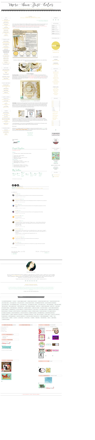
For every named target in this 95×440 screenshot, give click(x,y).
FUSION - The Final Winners (6, 73)
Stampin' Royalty (6, 123)
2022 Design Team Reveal (6, 132)
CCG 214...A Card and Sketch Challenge (55, 116)
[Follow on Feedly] (56, 176)
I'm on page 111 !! (4, 372)
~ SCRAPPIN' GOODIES (5, 319)
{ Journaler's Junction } (28, 314)
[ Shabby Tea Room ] (33, 312)
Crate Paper (32, 100)
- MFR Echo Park (5, 306)
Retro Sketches (6, 78)
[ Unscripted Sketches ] (50, 312)
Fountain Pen (22, 161)
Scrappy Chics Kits (5, 336)
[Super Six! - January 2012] (42, 344)
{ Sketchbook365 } (12, 316)
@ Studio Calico (3, 330)
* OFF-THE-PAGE (26, 317)
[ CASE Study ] (35, 309)
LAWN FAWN (55, 94)
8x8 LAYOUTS (55, 29)
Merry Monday (6, 90)
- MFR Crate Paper (28, 188)
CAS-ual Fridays (6, 106)
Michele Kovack (17, 215)
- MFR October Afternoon (30, 306)
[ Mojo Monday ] (25, 311)
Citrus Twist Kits (5, 22)
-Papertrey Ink (20, 307)
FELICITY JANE (56, 75)
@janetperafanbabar (56, 64)
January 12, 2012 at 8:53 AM (20, 213)
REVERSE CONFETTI (55, 90)
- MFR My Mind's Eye (20, 306)
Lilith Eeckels (30, 134)
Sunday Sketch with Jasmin (6, 23)
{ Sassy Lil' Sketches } (55, 314)
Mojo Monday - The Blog (6, 76)
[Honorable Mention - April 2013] (42, 337)
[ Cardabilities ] (12, 309)
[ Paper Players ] (35, 311)
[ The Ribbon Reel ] (40, 312)
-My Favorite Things (5, 307)
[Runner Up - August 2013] (42, 330)
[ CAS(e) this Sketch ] (28, 309)
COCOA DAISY (56, 74)
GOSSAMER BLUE (55, 80)
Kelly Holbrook (30, 133)
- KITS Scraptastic (23, 304)
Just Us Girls (6, 114)
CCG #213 (43, 128)
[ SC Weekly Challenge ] (6, 312)
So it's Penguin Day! (55, 111)
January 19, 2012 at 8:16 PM (20, 234)
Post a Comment (14, 247)
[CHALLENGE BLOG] (56, 168)
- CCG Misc (14, 301)
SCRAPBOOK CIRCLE (56, 77)
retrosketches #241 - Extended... (6, 79)
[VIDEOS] (57, 168)
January (54, 110)
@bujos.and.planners (56, 60)
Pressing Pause (6, 124)
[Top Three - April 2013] (55, 330)
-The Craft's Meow (43, 307)
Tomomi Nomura (30, 135)
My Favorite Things (6, 64)
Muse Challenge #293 (6, 89)
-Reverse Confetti (27, 307)
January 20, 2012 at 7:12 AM (20, 245)
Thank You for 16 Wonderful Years (6, 119)
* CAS (54, 316)
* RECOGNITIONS (43, 317)
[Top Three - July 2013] (48, 330)
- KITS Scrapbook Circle (14, 304)
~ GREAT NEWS (53, 317)
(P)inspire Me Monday (46, 326)
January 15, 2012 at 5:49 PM (20, 218)
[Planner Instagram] (25, 280)
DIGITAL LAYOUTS (55, 33)
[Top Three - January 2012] (48, 344)
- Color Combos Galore (21, 301)
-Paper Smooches (13, 307)
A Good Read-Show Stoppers (6, 93)
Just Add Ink (6, 116)
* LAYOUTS (15, 317)
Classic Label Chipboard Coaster (22, 157)
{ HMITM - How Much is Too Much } (16, 314)
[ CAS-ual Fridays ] (35, 188)
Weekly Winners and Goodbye (6, 91)
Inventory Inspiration (5, 54)
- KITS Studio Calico (42, 304)
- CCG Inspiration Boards (20, 188)
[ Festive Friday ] (5, 311)
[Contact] (36, 280)
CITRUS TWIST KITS (56, 73)
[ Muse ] (29, 311)
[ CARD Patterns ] (5, 309)
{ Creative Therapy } (5, 314)
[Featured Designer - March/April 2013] (48, 337)
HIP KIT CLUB (56, 76)
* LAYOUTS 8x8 (20, 317)
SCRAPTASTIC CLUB (56, 78)
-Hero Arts (52, 306)
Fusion (6, 72)
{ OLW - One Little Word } (39, 314)
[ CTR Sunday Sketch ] (43, 309)
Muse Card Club (6, 88)
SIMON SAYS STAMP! (56, 89)
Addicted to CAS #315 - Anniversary (6, 99)
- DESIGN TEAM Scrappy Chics (43, 301)
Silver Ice (20, 162)
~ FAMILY (48, 317)
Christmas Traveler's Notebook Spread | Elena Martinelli (6, 28)
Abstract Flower (22, 165)
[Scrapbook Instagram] (27, 280)
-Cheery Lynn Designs (45, 306)
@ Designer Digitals (4, 331)
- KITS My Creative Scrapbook (50, 302)
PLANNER (54, 27)
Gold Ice (23, 162)
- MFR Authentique (49, 304)
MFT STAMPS (56, 88)
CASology (6, 103)
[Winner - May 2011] (48, 350)
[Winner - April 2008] (52, 355)
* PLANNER (32, 317)
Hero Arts (6, 62)
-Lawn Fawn (57, 306)
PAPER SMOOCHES (55, 93)
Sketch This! (4, 337)
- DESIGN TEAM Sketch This (54, 301)
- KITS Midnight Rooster (39, 302)
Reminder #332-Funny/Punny (6, 113)
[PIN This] (13, 186)
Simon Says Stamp (6, 41)
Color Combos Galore (16, 275)
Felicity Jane (6, 27)
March (54, 109)
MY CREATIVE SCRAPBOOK (55, 81)
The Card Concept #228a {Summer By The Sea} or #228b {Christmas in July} (6, 86)
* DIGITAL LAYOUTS (5, 317)
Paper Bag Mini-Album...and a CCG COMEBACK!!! (55, 118)
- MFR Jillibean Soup (12, 306)
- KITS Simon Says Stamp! (32, 304)
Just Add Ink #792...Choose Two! (6, 117)
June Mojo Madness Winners (6, 77)
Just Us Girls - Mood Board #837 (6, 115)
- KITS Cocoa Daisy (20, 302)
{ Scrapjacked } (5, 316)
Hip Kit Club (6, 19)
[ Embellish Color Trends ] (53, 309)
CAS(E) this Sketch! (6, 74)
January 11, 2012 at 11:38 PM (20, 208)
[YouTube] (34, 280)
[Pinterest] (29, 280)
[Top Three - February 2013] (55, 337)
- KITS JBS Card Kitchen (29, 302)
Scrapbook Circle (6, 32)
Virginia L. (16, 204)
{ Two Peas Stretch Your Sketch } (32, 316)
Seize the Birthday (6, 112)
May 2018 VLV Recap (6, 56)
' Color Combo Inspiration (53, 307)
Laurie (16, 210)
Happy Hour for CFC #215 (6, 107)
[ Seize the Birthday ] (16, 312)
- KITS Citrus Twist (5, 302)
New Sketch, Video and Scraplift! (6, 130)
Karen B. (16, 242)
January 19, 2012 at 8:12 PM (20, 226)
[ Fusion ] (10, 311)
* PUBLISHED (37, 317)
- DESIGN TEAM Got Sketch (32, 301)
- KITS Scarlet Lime (5, 304)
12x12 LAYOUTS (55, 31)
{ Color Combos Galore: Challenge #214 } (42, 20)
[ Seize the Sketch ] (24, 312)
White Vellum (18, 156)
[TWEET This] (18, 186)
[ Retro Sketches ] (43, 311)
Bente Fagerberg (30, 132)
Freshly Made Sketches (6, 69)
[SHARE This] (15, 186)
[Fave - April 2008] (41, 355)
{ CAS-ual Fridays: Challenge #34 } (43, 21)
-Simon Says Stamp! (35, 307)
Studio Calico (6, 30)
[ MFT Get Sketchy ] (17, 311)
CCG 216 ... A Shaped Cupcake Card (55, 113)
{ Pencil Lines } (47, 314)
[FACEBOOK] (53, 168)
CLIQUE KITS (55, 79)
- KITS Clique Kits (13, 302)
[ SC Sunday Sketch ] (52, 311)
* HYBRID (10, 317)
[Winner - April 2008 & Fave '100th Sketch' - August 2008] (55, 350)
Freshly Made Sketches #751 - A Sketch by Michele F (6, 71)
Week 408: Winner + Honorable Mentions (6, 105)
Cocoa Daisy (6, 24)
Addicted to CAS (6, 98)
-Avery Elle (38, 306)
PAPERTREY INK (56, 91)
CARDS (54, 25)
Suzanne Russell (17, 199)
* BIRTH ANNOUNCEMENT (44, 316)
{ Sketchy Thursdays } (21, 316)
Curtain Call (6, 92)
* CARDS (41, 188)
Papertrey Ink (6, 49)
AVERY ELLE (55, 92)
